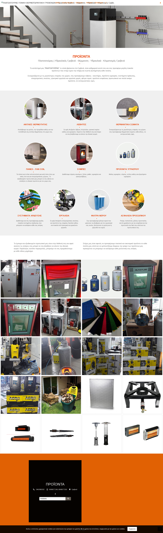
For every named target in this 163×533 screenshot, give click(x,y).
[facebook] (160, 3)
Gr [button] (106, 2)
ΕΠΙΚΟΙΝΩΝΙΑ (99, 2)
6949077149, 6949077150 (58, 489)
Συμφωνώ (132, 529)
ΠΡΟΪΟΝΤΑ (89, 2)
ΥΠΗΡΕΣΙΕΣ (79, 2)
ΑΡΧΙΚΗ (57, 2)
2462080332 (40, 489)
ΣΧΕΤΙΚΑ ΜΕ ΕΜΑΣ (68, 2)
